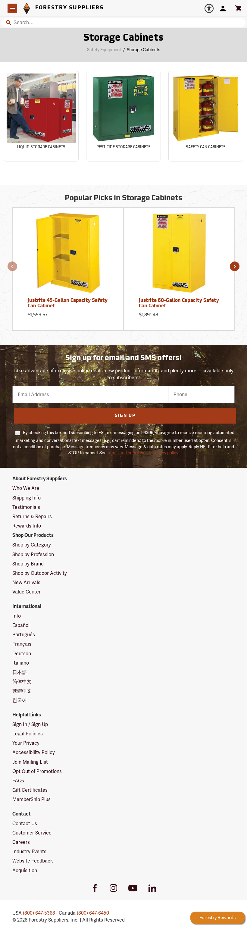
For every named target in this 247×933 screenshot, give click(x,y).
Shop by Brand (28, 564)
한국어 (19, 700)
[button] (12, 266)
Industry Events (29, 851)
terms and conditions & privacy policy (143, 453)
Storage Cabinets (123, 38)
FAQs (18, 781)
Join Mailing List (30, 762)
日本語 (19, 672)
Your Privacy (25, 743)
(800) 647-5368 (39, 913)
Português (23, 634)
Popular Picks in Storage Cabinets (123, 198)
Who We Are (25, 488)
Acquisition (24, 870)
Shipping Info (26, 498)
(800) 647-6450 (93, 913)
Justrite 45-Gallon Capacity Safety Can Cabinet (68, 303)
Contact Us (24, 823)
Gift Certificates (30, 790)
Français (21, 644)
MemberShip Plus (31, 799)
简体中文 (22, 681)
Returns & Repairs (32, 516)
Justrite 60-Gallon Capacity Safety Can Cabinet (179, 303)
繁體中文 (22, 691)
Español (21, 625)
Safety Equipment (104, 49)
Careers (21, 842)
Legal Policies (27, 734)
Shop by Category (31, 545)
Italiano (20, 663)
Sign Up (125, 416)
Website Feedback (32, 861)
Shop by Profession (33, 554)
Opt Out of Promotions (37, 771)
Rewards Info (26, 526)
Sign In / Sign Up (30, 724)
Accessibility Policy (33, 752)
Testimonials (26, 507)
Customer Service (32, 833)
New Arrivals (26, 582)
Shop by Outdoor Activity (39, 573)
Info (16, 616)
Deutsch (21, 653)
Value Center (26, 592)
